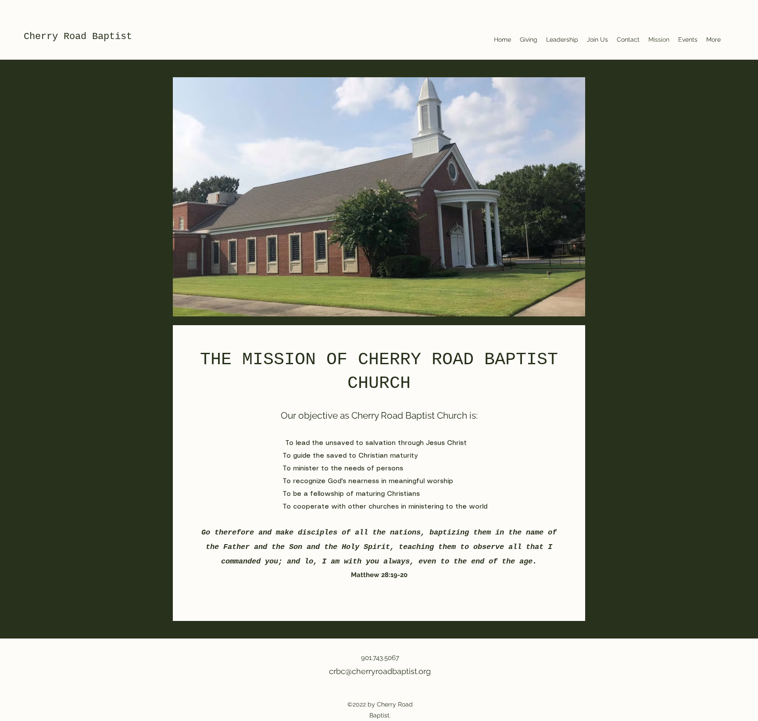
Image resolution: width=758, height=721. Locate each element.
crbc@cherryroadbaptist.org (380, 671)
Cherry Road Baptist (78, 36)
